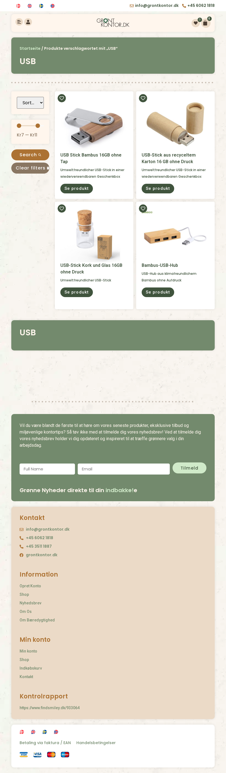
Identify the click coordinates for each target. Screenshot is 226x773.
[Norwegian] (53, 6)
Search (29, 155)
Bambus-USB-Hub (160, 265)
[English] (30, 6)
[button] (76, 188)
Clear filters (31, 168)
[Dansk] (19, 6)
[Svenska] (42, 6)
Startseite (30, 48)
